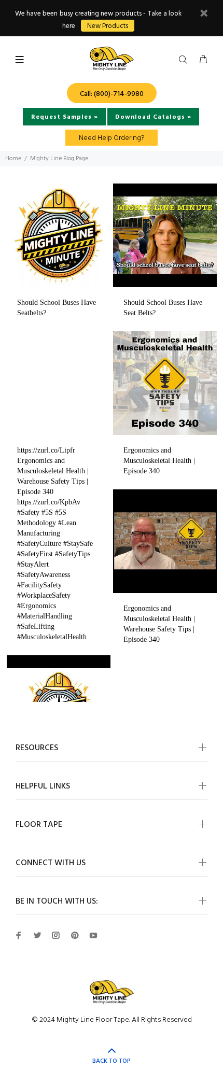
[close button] (204, 15)
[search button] (185, 60)
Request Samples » (64, 117)
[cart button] (203, 60)
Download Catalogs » (153, 117)
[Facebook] (18, 935)
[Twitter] (37, 935)
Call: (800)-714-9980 (112, 94)
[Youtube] (93, 935)
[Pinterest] (74, 935)
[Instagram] (56, 935)
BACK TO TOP (111, 1061)
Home (13, 158)
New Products (107, 26)
